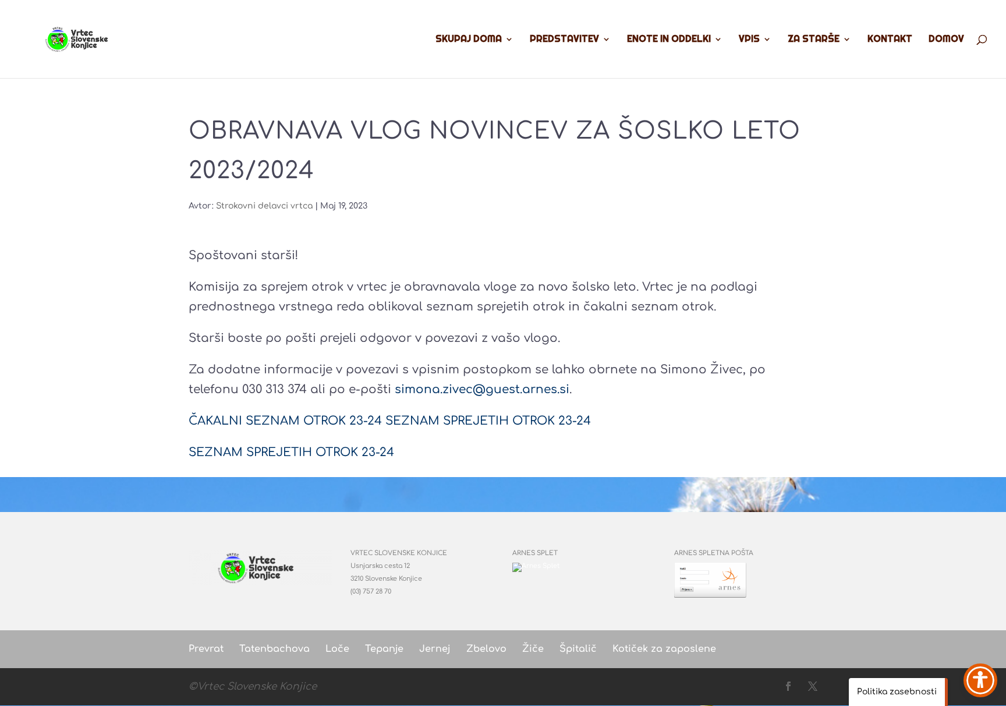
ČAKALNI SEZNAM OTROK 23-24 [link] (285, 421)
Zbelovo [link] (486, 649)
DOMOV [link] (946, 40)
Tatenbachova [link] (274, 649)
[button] (788, 687)
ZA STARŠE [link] (813, 40)
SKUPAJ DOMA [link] (468, 40)
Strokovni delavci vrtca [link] (264, 206)
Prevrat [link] (206, 649)
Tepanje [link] (384, 649)
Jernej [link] (435, 649)
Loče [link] (337, 649)
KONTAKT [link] (889, 40)
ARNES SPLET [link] (535, 553)
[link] (80, 37)
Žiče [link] (533, 649)
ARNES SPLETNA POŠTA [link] (713, 553)
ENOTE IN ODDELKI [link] (669, 40)
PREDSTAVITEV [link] (564, 40)
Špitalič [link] (578, 649)
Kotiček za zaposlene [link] (664, 649)
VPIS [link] (749, 40)
